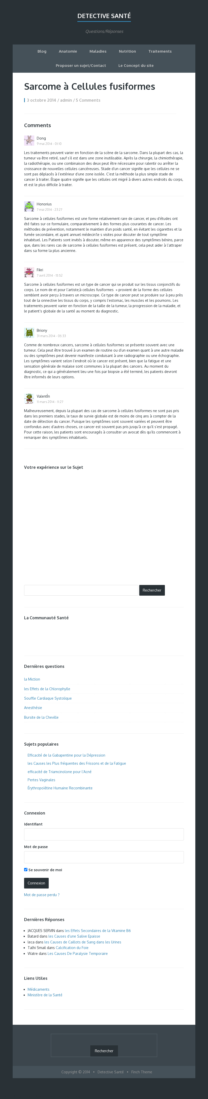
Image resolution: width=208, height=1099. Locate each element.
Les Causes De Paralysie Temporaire (78, 953)
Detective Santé (104, 16)
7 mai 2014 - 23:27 (49, 209)
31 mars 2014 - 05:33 (51, 336)
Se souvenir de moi (44, 870)
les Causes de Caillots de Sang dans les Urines (82, 942)
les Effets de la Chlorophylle (47, 689)
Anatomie (68, 51)
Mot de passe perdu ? (42, 895)
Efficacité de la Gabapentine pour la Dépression (66, 755)
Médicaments (38, 989)
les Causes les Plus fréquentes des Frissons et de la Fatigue (77, 763)
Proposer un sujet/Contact (81, 65)
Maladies (98, 51)
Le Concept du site (136, 65)
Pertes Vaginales (41, 780)
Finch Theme (141, 1072)
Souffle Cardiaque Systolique (48, 698)
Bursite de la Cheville (41, 717)
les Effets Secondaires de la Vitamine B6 (98, 930)
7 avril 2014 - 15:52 (50, 275)
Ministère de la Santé (45, 995)
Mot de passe (36, 847)
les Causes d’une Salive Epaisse (74, 936)
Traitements (160, 51)
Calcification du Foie (72, 947)
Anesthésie (33, 707)
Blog (42, 51)
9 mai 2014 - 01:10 (49, 144)
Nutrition (127, 51)
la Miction (32, 679)
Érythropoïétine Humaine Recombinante (60, 788)
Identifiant (33, 824)
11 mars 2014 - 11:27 (50, 402)
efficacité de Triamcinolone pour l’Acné (60, 772)
